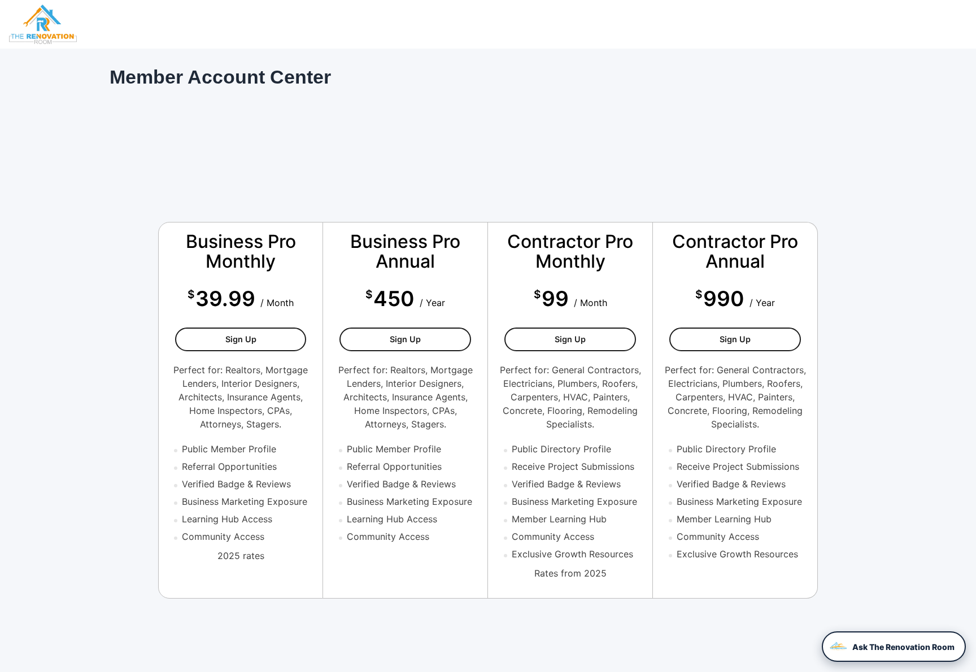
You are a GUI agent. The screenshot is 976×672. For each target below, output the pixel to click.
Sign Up (265, 339)
